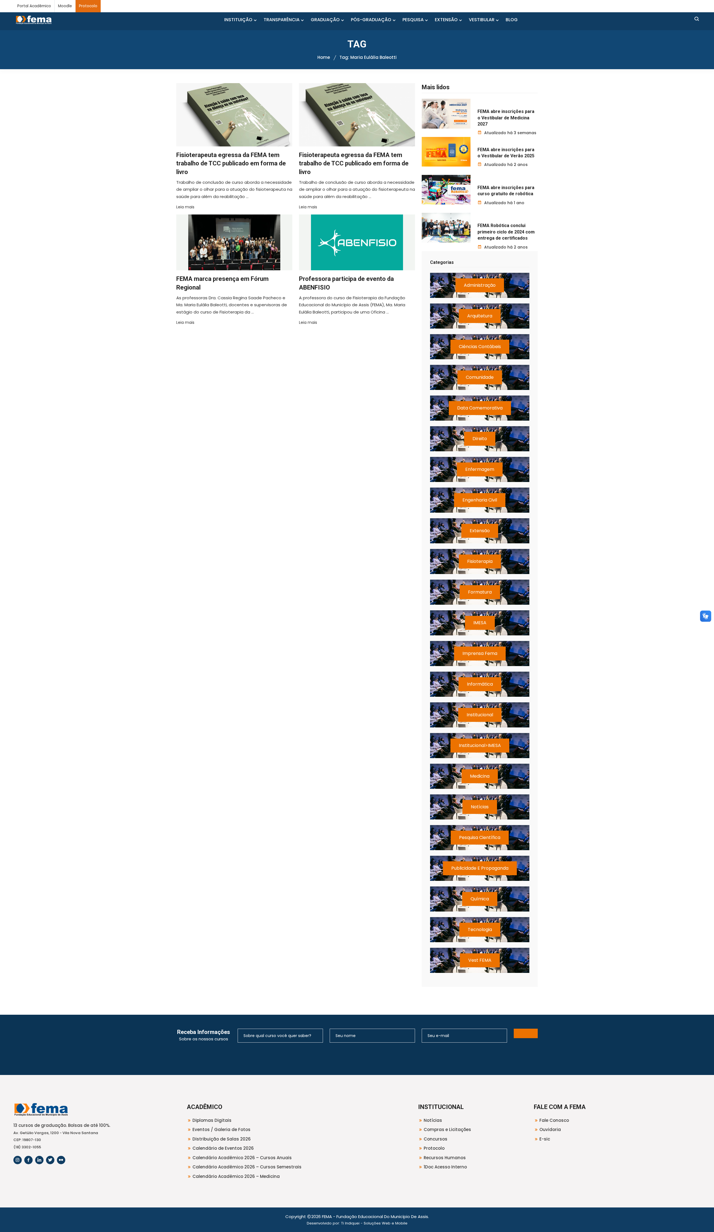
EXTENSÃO (446, 19)
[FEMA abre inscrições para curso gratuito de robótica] (446, 189)
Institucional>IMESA (480, 745)
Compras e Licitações (447, 1129)
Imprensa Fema (479, 653)
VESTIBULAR (482, 19)
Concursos (435, 1139)
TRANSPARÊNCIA (282, 19)
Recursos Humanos (445, 1158)
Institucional (480, 715)
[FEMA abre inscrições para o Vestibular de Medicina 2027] (446, 113)
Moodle (65, 6)
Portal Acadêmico (34, 6)
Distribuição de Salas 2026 (221, 1139)
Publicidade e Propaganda (479, 868)
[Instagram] (17, 1160)
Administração (480, 285)
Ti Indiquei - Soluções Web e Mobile (374, 1223)
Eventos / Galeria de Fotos (221, 1129)
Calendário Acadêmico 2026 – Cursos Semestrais (246, 1167)
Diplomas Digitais (211, 1120)
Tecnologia (480, 929)
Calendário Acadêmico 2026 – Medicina (236, 1176)
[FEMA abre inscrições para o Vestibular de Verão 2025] (446, 152)
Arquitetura (479, 316)
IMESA (479, 622)
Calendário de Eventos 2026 (223, 1148)
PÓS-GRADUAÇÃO (371, 19)
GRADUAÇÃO (325, 19)
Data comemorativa (480, 408)
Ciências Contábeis (480, 346)
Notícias (480, 807)
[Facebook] (28, 1160)
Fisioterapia (480, 561)
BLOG (512, 19)
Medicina (479, 776)
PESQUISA (413, 19)
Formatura (480, 592)
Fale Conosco (554, 1120)
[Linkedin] (39, 1160)
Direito (479, 438)
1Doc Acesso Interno (445, 1167)
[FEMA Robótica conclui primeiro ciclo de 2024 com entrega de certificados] (446, 227)
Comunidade (480, 377)
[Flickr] (61, 1160)
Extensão (480, 530)
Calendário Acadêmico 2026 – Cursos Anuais (242, 1158)
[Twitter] (50, 1160)
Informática (480, 684)
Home (323, 57)
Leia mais (185, 207)
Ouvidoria (550, 1129)
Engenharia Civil (479, 500)
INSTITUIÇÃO (238, 19)
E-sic (544, 1139)
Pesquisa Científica (479, 837)
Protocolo (88, 6)
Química (480, 899)
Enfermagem (479, 469)
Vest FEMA (479, 960)
